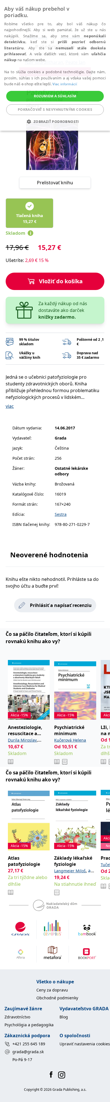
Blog (64, 1017)
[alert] (55, 65)
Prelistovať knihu (55, 183)
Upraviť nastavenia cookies (85, 1043)
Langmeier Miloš (70, 870)
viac (10, 406)
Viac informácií (64, 84)
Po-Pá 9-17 (22, 1059)
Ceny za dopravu (52, 990)
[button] (55, 121)
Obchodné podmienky (57, 997)
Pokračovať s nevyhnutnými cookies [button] (55, 109)
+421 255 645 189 (28, 1043)
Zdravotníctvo (17, 1017)
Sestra (61, 514)
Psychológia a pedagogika (29, 1024)
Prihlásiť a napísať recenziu (61, 605)
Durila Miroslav (22, 740)
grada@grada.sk (28, 1051)
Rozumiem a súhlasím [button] (55, 96)
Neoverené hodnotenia (49, 554)
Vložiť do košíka (61, 281)
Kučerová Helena (70, 740)
